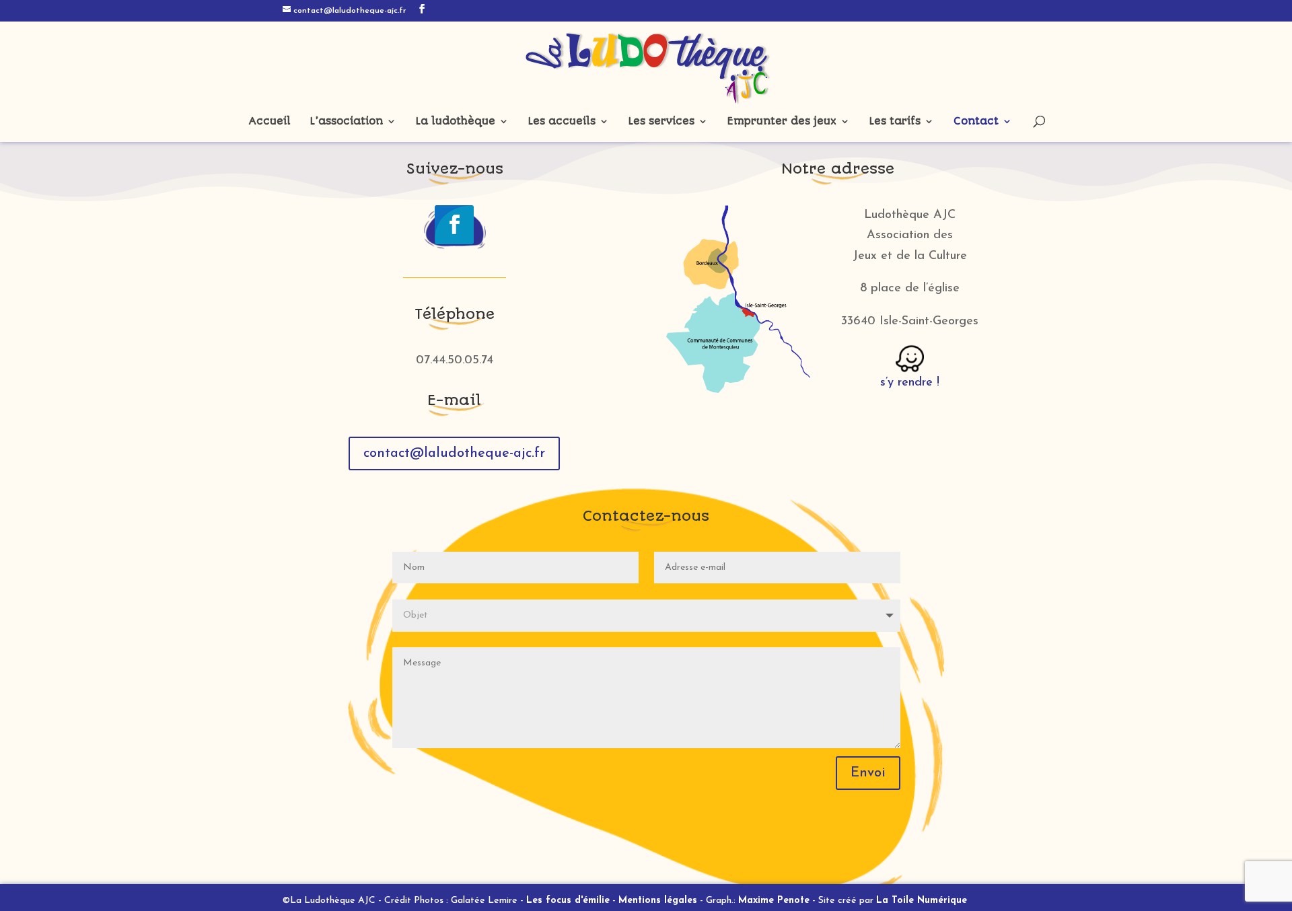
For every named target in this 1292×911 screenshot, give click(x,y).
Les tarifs (895, 121)
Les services (661, 121)
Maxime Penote (774, 901)
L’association (346, 121)
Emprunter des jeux (781, 121)
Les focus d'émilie (568, 901)
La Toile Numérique (921, 901)
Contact (976, 121)
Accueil (270, 121)
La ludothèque (455, 121)
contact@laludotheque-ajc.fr (454, 453)
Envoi (868, 773)
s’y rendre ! (909, 383)
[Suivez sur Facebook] (454, 224)
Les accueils (562, 121)
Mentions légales (657, 901)
